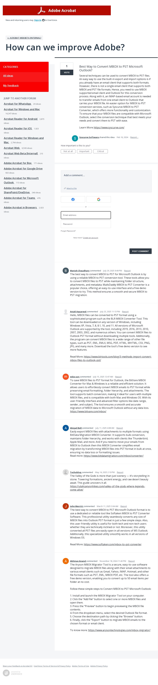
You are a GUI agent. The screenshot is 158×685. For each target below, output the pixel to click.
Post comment (140, 251)
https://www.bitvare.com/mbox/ (88, 411)
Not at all (69, 151)
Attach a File (72, 188)
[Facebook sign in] (73, 199)
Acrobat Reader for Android (21, 119)
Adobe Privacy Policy (99, 666)
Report (127, 270)
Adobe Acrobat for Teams (20, 198)
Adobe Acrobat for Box (18, 163)
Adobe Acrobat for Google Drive (23, 168)
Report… (134, 137)
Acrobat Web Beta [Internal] (21, 153)
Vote (66, 72)
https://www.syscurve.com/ (109, 127)
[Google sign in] (98, 199)
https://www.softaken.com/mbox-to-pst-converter (112, 544)
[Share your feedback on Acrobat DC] (57, 10)
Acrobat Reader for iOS (18, 128)
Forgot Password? (68, 231)
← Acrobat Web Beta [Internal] (24, 37)
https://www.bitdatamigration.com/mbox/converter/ (113, 455)
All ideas (8, 75)
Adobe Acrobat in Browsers (20, 207)
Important (85, 151)
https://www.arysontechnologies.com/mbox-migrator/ (119, 630)
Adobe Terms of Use (80, 666)
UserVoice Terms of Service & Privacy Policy (52, 666)
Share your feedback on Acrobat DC (17, 666)
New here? (85, 238)
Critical (102, 151)
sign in (37, 20)
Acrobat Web (12, 148)
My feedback (11, 85)
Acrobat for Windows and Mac (22, 109)
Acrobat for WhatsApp (18, 103)
